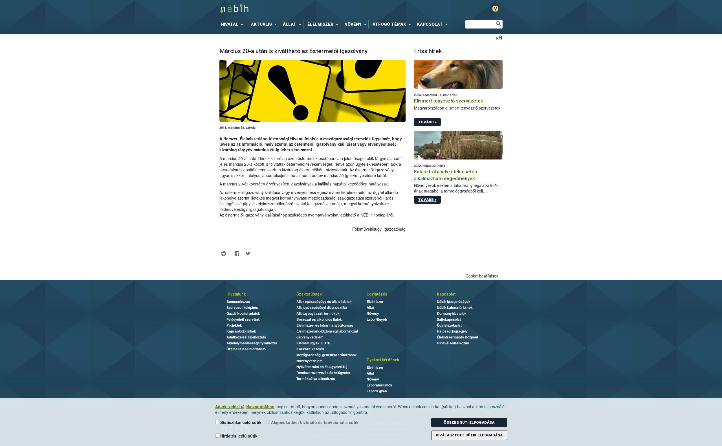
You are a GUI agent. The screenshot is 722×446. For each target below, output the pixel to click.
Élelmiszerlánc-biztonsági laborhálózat (327, 331)
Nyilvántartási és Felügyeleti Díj (321, 366)
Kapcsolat (446, 294)
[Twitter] (248, 253)
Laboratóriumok (379, 385)
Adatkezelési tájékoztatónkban (244, 406)
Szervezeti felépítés (242, 307)
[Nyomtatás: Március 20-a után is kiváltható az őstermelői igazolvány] (223, 253)
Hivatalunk (236, 294)
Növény (373, 313)
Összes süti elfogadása (469, 422)
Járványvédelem (309, 337)
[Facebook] (237, 253)
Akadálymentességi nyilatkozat (251, 343)
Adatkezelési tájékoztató (246, 337)
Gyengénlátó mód (495, 9)
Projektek (234, 325)
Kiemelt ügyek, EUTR (313, 343)
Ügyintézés (377, 294)
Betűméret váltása (499, 37)
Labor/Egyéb (377, 319)
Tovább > (427, 122)
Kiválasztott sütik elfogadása (469, 435)
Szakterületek (309, 294)
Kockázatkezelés (310, 348)
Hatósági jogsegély (452, 331)
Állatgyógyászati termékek (318, 313)
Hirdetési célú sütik (238, 436)
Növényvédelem (309, 360)
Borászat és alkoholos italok (319, 319)
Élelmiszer (375, 301)
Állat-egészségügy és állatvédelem (324, 301)
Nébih (300, 9)
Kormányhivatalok (451, 313)
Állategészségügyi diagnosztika (321, 307)
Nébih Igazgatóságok (453, 301)
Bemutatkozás (238, 301)
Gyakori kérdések (383, 360)
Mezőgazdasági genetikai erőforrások (326, 354)
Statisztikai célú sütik (240, 422)
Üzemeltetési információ (246, 348)
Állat (370, 307)
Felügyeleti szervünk (243, 319)
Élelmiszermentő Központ (457, 337)
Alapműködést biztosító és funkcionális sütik (314, 422)
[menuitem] (233, 24)
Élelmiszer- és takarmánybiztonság (324, 325)
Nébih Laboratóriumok (455, 307)
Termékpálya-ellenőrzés (315, 378)
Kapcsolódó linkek (241, 331)
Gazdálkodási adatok (243, 313)
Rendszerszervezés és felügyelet (323, 372)
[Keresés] (498, 24)
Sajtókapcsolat (449, 319)
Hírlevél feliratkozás (453, 343)
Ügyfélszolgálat (449, 325)
